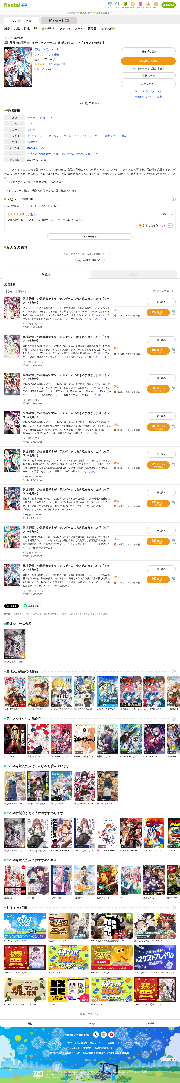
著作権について (72, 1053)
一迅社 (31, 124)
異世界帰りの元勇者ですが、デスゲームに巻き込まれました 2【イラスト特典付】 (66, 339)
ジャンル (107, 28)
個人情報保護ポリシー (104, 1047)
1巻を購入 (148, 61)
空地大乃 (39, 49)
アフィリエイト (72, 1047)
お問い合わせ (81, 1042)
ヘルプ (61, 1042)
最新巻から (21, 291)
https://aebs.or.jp (52, 1077)
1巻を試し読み (148, 51)
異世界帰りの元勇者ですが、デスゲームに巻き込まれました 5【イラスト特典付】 (66, 453)
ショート (61, 20)
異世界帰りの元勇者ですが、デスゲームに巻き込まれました (62, 153)
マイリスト (150, 84)
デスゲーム (96, 135)
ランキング (90, 1023)
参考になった (150, 225)
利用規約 (87, 1047)
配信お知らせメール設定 (148, 96)
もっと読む (101, 318)
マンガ (31, 129)
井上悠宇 (8, 897)
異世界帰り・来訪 (115, 135)
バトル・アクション (75, 135)
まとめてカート (165, 291)
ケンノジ (124, 897)
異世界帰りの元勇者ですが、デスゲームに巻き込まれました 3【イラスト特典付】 (66, 377)
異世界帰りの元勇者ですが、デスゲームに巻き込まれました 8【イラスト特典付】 (66, 568)
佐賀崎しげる (103, 897)
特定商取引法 (56, 1053)
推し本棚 (150, 75)
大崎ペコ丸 (56, 897)
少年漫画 (53, 54)
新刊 (30, 1023)
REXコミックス (36, 147)
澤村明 (30, 897)
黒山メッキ (52, 49)
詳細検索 (150, 1023)
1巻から (8, 291)
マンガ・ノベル (22, 20)
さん (31, 214)
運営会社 (126, 1053)
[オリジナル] (48, 28)
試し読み (161, 301)
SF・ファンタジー (51, 135)
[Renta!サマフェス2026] (23, 5)
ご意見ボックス (115, 1042)
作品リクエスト (97, 1042)
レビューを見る (88, 236)
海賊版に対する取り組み (107, 1053)
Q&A (69, 1042)
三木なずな (148, 897)
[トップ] (12, 5)
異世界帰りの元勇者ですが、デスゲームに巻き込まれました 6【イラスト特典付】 (66, 491)
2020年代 (32, 141)
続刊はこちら (88, 103)
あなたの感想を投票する (88, 260)
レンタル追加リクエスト (148, 91)
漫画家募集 (88, 1053)
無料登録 (170, 5)
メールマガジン (132, 1042)
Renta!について (47, 1042)
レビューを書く (46, 69)
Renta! (7, 613)
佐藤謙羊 (78, 897)
